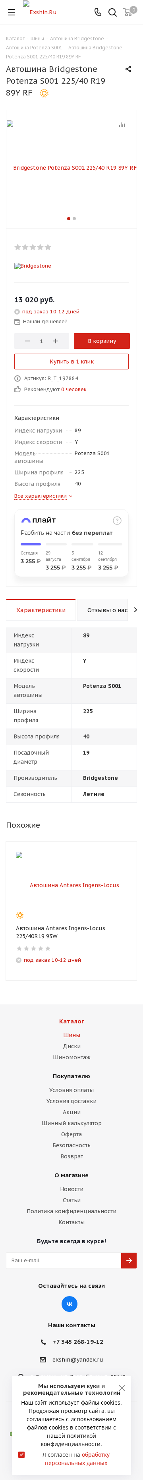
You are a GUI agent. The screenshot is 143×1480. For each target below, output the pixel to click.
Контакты (71, 1222)
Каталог (71, 1021)
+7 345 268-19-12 (78, 1341)
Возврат (71, 1156)
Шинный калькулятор (72, 1123)
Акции (72, 1112)
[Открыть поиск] (112, 13)
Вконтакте (69, 1304)
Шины (71, 1035)
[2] (25, 247)
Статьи (72, 1200)
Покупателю (71, 1076)
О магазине (71, 1175)
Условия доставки (71, 1101)
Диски (72, 1046)
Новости (71, 1189)
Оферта (71, 1134)
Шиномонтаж (72, 1057)
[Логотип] (40, 11)
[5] (48, 247)
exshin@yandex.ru (77, 1359)
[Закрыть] (122, 1388)
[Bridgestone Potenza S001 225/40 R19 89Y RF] (71, 167)
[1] (18, 247)
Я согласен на (76, 1459)
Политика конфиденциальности (71, 1211)
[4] (40, 247)
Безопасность (71, 1145)
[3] (33, 247)
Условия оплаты (71, 1090)
